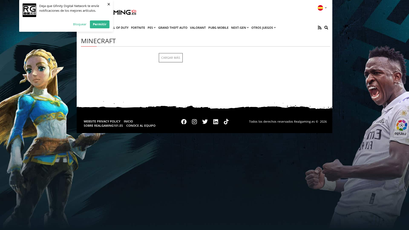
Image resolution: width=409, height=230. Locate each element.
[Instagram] (194, 121)
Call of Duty (118, 28)
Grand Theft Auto (172, 28)
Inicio (128, 121)
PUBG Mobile (218, 28)
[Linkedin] (215, 121)
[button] (326, 27)
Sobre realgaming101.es (103, 126)
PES (150, 28)
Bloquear (79, 24)
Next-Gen (238, 28)
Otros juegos (262, 28)
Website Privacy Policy (102, 121)
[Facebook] (184, 121)
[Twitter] (205, 121)
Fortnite (138, 28)
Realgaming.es (304, 121)
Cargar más (170, 58)
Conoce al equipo (141, 126)
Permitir (100, 24)
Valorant (198, 28)
